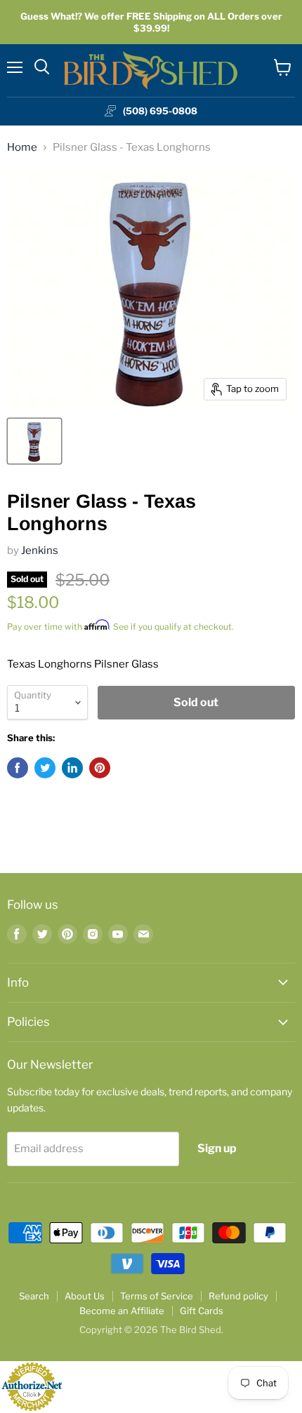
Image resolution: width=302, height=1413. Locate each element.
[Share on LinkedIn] (72, 767)
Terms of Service (156, 1296)
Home (22, 148)
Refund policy (238, 1296)
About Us (85, 1296)
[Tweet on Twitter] (44, 767)
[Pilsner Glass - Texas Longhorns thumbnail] (34, 441)
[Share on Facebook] (17, 767)
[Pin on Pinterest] (99, 767)
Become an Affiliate (121, 1310)
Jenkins (39, 550)
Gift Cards (201, 1310)
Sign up (217, 1148)
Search (34, 1296)
